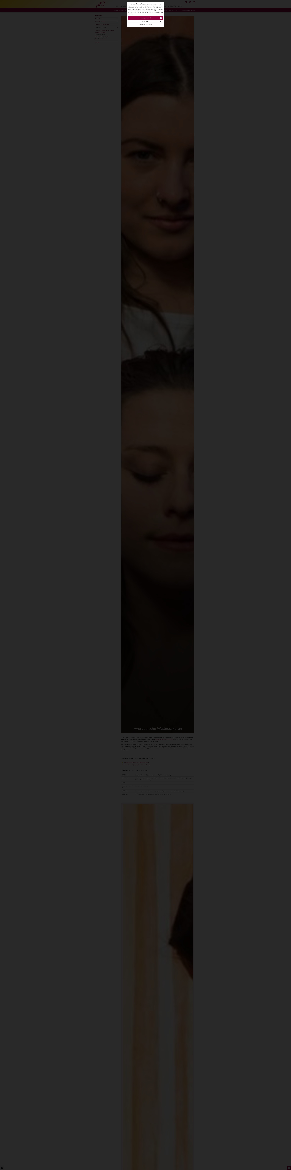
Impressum (142, 24)
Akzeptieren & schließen (145, 18)
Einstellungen (145, 21)
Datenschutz (149, 24)
